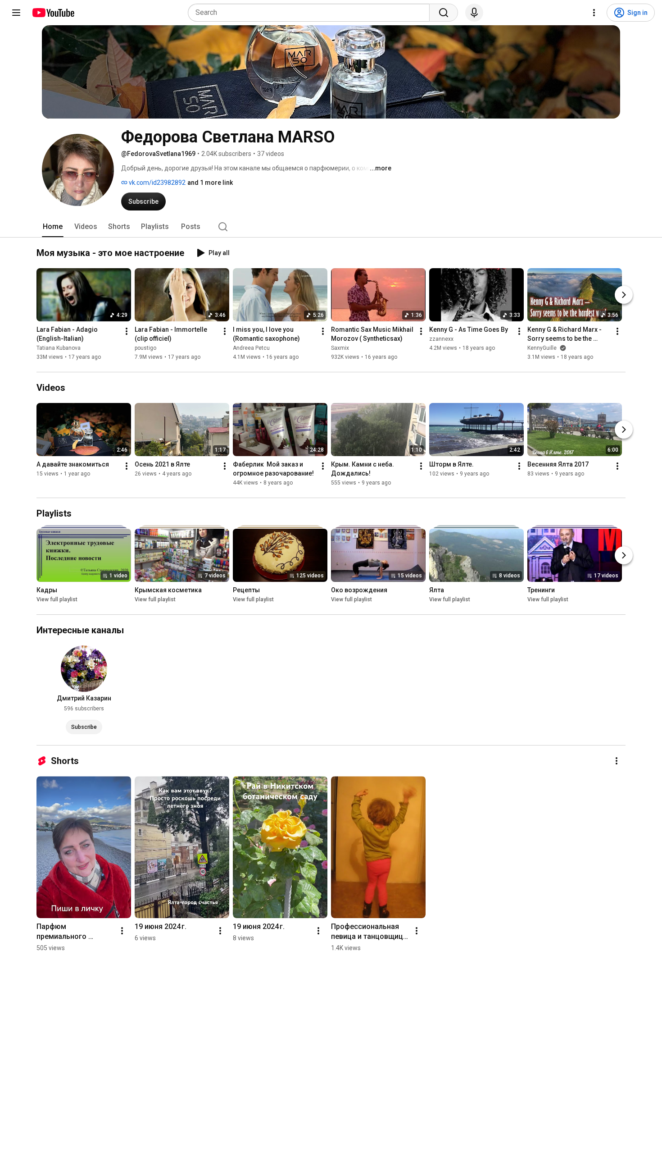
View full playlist (56, 599)
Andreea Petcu (251, 348)
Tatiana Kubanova (58, 348)
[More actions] (127, 331)
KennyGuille (542, 348)
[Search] (443, 13)
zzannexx (441, 339)
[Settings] (594, 12)
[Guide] (16, 12)
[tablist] (331, 227)
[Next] (624, 295)
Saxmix (340, 348)
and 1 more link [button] (210, 182)
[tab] (52, 227)
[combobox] (311, 12)
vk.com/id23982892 (156, 182)
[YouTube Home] (53, 12)
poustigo (145, 348)
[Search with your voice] (474, 13)
